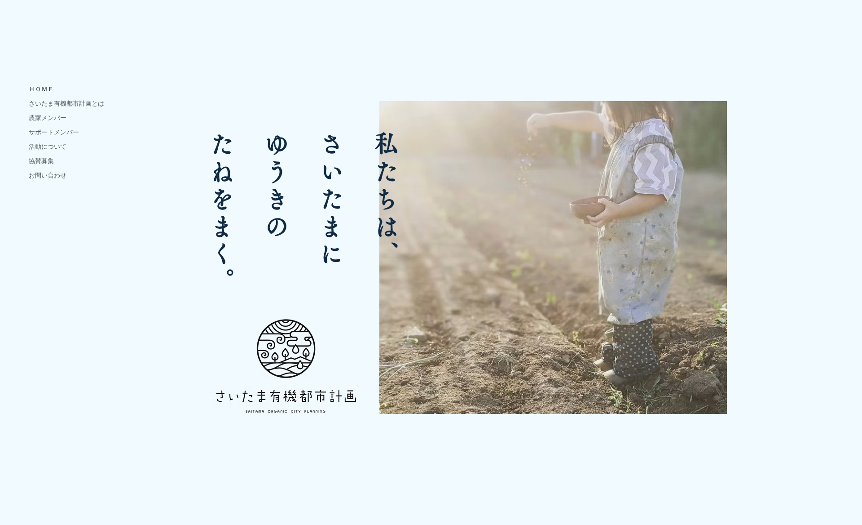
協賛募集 (41, 161)
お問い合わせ (47, 175)
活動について (47, 146)
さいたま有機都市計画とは (66, 103)
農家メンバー (47, 117)
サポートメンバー (54, 132)
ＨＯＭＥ (41, 89)
